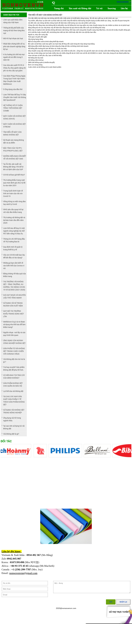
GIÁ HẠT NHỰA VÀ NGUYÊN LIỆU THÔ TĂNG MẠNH (14, 296)
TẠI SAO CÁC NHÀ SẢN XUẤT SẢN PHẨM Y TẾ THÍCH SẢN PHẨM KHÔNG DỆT (14, 400)
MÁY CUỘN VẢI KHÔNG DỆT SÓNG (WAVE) (14, 117)
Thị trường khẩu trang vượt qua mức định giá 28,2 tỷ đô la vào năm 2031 (14, 183)
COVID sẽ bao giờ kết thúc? (14, 174)
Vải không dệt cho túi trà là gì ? (14, 360)
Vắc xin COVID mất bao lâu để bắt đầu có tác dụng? (14, 256)
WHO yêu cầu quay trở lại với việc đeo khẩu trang (13, 210)
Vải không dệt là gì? (11, 434)
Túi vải (99, 8)
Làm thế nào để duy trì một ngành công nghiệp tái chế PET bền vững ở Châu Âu (14, 231)
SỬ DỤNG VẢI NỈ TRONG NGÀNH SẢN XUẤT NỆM (13, 304)
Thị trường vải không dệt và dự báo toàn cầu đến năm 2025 (14, 220)
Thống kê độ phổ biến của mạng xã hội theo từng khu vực (14, 30)
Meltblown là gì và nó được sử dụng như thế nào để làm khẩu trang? (14, 324)
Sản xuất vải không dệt (80, 8)
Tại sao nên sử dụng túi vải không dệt (14, 427)
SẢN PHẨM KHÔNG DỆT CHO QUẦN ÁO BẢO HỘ (13, 384)
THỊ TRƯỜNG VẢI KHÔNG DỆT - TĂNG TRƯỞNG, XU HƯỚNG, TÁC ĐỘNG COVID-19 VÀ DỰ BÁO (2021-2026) (14, 285)
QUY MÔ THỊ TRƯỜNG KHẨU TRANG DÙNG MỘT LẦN (13, 314)
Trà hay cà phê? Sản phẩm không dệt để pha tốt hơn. (13, 368)
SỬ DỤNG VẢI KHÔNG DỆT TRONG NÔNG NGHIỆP (13, 411)
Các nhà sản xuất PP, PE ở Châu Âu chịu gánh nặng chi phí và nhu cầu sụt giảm (14, 68)
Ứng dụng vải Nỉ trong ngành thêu (12, 419)
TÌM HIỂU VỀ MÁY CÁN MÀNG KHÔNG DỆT (12, 133)
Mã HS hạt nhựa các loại (13, 38)
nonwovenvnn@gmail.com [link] (23, 573)
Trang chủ (59, 8)
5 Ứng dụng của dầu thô (12, 89)
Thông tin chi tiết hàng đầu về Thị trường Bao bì (14, 240)
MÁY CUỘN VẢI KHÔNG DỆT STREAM (14, 125)
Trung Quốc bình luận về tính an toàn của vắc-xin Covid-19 (13, 193)
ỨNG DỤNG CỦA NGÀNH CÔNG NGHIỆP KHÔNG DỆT (14, 341)
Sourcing (112, 8)
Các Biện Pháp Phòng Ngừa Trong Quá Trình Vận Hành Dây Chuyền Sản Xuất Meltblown (14, 80)
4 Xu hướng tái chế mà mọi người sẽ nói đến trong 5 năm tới (14, 57)
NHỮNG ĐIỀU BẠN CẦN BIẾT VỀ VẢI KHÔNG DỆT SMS (14, 157)
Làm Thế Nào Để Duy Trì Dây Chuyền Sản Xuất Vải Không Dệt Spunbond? (14, 97)
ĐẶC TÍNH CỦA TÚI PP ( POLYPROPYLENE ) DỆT (13, 149)
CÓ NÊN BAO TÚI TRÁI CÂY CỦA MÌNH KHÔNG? (14, 376)
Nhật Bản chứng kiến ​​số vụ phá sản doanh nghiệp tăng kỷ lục (14, 46)
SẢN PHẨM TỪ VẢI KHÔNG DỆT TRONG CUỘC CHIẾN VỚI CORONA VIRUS (14, 351)
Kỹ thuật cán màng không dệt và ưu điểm (13, 141)
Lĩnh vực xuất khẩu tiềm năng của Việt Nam (12, 21)
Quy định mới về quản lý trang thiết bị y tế (12, 248)
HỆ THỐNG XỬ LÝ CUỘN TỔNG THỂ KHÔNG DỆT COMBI (13, 108)
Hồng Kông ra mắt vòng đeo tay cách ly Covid (14, 202)
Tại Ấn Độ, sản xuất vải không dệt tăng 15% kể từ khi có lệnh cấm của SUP (13, 167)
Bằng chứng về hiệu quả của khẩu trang (14, 274)
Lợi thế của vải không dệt (13, 391)
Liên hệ (124, 8)
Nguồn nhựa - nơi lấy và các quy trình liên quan (14, 333)
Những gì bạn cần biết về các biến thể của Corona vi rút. (13, 265)
